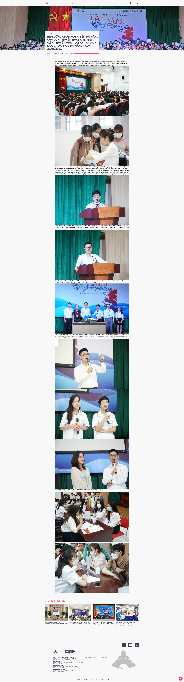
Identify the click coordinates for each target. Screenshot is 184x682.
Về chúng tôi (88, 666)
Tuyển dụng (95, 3)
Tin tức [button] (83, 3)
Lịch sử (102, 661)
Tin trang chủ (96, 659)
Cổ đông (87, 664)
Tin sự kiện (95, 661)
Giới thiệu (103, 659)
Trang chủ (59, 3)
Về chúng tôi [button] (71, 3)
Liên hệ (117, 3)
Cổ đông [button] (106, 3)
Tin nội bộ (95, 662)
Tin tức (87, 661)
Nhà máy (103, 662)
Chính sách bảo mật (88, 669)
